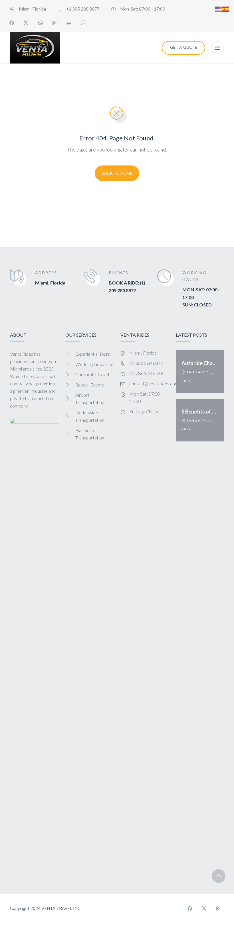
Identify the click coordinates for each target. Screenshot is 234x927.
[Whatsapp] (40, 22)
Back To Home (117, 173)
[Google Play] (54, 22)
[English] (218, 8)
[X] (26, 22)
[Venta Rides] (35, 48)
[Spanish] (226, 8)
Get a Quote (183, 47)
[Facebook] (11, 22)
